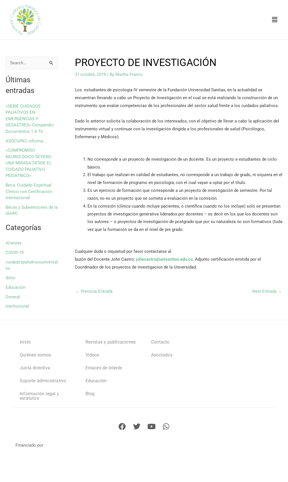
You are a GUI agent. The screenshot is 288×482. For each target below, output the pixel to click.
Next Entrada (267, 291)
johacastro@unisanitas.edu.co (164, 259)
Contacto (160, 342)
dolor (10, 277)
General (13, 296)
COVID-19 (15, 252)
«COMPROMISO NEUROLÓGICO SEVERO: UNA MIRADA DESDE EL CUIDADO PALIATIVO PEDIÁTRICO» (29, 163)
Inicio (25, 342)
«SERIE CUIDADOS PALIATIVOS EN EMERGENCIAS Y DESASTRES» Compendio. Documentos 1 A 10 (30, 119)
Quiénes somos (35, 355)
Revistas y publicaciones (111, 342)
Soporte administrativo (43, 380)
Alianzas (14, 242)
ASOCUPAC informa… (26, 141)
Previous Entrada (93, 291)
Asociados (161, 355)
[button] (275, 19)
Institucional (17, 306)
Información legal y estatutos (39, 396)
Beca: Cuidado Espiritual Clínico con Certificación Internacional (29, 191)
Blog (90, 393)
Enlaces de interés (104, 367)
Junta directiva (35, 367)
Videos (92, 355)
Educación (15, 287)
